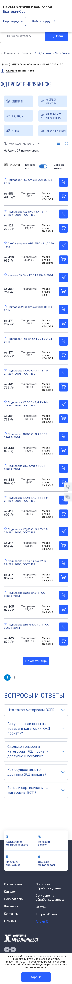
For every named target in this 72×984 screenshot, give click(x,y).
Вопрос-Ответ (46, 914)
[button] (36, 710)
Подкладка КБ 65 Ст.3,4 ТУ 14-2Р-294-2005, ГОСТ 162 (26, 562)
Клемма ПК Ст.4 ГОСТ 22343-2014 (30, 275)
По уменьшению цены (19, 143)
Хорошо (36, 977)
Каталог (10, 891)
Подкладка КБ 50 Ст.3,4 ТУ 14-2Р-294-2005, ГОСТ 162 (26, 404)
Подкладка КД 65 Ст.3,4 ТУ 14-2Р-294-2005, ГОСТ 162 (26, 531)
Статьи (41, 907)
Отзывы (10, 921)
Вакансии (11, 906)
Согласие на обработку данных (50, 897)
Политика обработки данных (50, 886)
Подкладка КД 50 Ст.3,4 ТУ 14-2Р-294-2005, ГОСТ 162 (26, 213)
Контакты (11, 913)
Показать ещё (36, 661)
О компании (13, 884)
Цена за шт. (30, 166)
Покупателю (13, 899)
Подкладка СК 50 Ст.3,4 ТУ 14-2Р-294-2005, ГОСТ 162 (26, 372)
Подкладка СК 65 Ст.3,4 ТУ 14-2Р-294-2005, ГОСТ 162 (26, 499)
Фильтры (15, 164)
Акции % (42, 921)
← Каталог (24, 53)
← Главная (8, 53)
